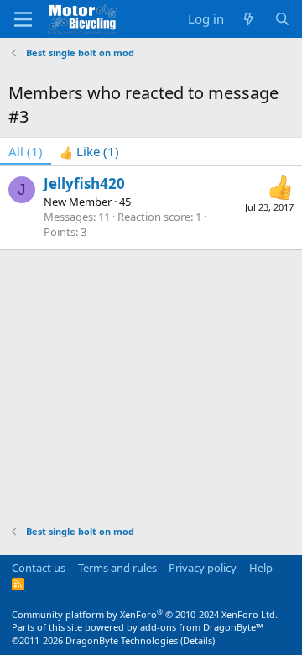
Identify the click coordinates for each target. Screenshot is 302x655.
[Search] (282, 18)
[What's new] (248, 18)
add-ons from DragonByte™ (201, 627)
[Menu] (23, 19)
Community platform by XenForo (145, 614)
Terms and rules (117, 567)
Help (261, 567)
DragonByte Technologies (121, 640)
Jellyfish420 (84, 183)
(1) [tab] (25, 151)
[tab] (89, 151)
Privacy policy (203, 567)
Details (197, 640)
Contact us (38, 567)
